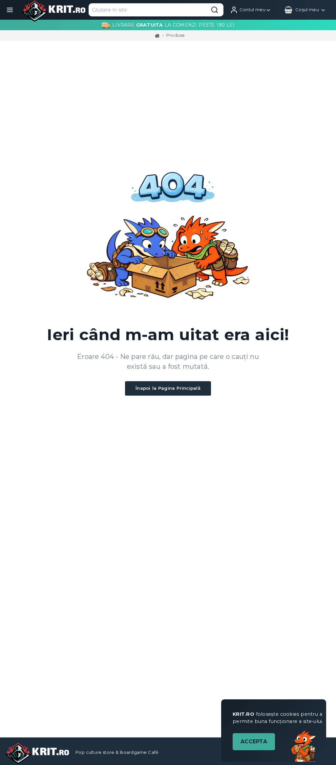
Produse (175, 35)
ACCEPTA (254, 741)
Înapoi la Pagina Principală (168, 388)
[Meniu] (10, 10)
